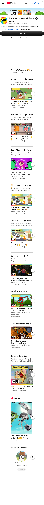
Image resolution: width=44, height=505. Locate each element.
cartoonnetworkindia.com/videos (11, 29)
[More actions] (31, 398)
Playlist (28, 312)
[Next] (33, 94)
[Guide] (3, 3)
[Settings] (30, 3)
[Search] (26, 3)
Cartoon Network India (17, 105)
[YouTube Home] (11, 3)
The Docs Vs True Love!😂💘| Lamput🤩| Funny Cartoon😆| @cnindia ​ (22, 70)
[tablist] (22, 38)
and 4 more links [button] (25, 29)
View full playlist (15, 317)
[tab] (13, 38)
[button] (30, 38)
